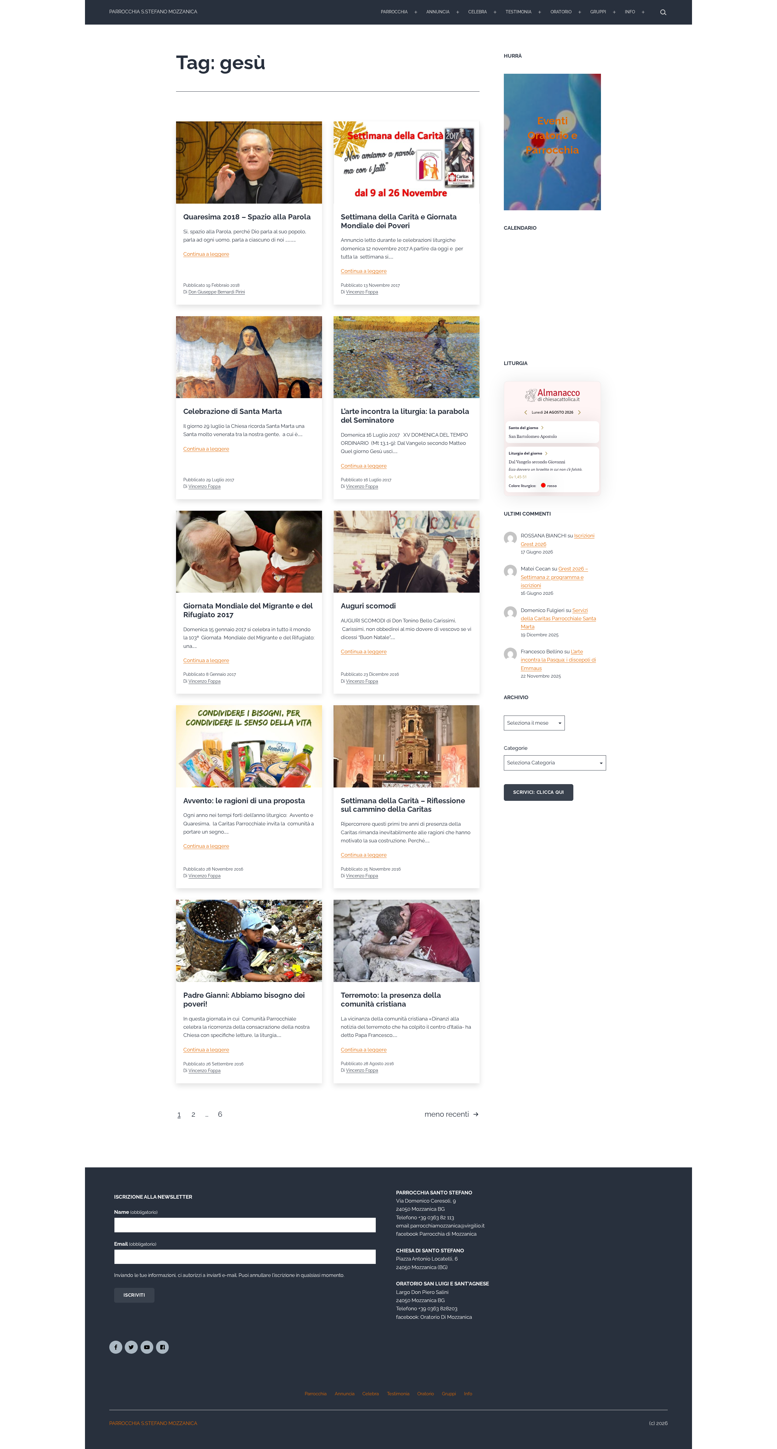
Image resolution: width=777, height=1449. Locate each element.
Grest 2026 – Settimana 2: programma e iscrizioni (554, 577)
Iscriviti (134, 1295)
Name (136, 1212)
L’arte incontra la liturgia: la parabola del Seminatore (405, 416)
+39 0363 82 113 (436, 1217)
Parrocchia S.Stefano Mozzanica (153, 12)
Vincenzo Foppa (362, 291)
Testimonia (518, 11)
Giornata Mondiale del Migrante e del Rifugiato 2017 (248, 610)
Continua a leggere (206, 254)
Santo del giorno (552, 432)
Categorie (516, 748)
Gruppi (598, 11)
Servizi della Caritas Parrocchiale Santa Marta (558, 618)
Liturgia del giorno (552, 469)
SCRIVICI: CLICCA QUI (538, 792)
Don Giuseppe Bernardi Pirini (216, 291)
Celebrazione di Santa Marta (232, 411)
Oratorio (561, 11)
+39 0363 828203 (437, 1308)
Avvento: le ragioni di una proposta (244, 800)
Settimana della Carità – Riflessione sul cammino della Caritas (403, 805)
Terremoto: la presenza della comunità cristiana (391, 999)
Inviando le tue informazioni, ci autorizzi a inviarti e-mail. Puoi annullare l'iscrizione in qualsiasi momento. (229, 1275)
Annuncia (438, 11)
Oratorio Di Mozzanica (446, 1317)
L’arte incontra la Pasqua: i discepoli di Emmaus (558, 659)
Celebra (477, 11)
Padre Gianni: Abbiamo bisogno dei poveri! (244, 999)
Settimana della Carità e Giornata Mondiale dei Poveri (399, 221)
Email (135, 1244)
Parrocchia (394, 11)
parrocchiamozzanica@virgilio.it (447, 1226)
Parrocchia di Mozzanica (448, 1234)
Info (630, 11)
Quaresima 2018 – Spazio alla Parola (247, 216)
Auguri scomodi (368, 605)
